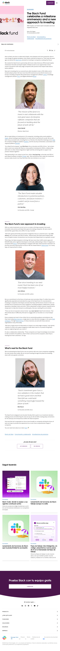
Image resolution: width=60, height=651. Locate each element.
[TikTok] (37, 606)
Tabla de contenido (7, 44)
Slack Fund (18, 60)
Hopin (6, 138)
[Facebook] (50, 50)
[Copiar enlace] (54, 50)
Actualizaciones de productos (43, 38)
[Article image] (15, 484)
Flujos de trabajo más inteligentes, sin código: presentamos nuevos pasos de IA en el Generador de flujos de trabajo (44, 549)
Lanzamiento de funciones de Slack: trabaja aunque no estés (44, 503)
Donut (15, 243)
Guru (18, 76)
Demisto (17, 143)
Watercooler (44, 245)
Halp (53, 140)
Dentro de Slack (31, 37)
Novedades (30, 9)
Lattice (45, 74)
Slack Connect (20, 321)
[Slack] (6, 3)
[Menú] (57, 3)
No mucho (37, 446)
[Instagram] (25, 606)
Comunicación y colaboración (23, 434)
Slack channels (18, 319)
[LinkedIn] (52, 50)
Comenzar (50, 3)
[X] (31, 606)
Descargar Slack (14, 637)
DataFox (26, 141)
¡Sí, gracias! (23, 446)
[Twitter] (47, 50)
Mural (34, 76)
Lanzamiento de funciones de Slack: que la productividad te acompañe (15, 547)
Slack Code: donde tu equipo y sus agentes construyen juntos (15, 503)
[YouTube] (34, 606)
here (26, 428)
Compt (24, 156)
